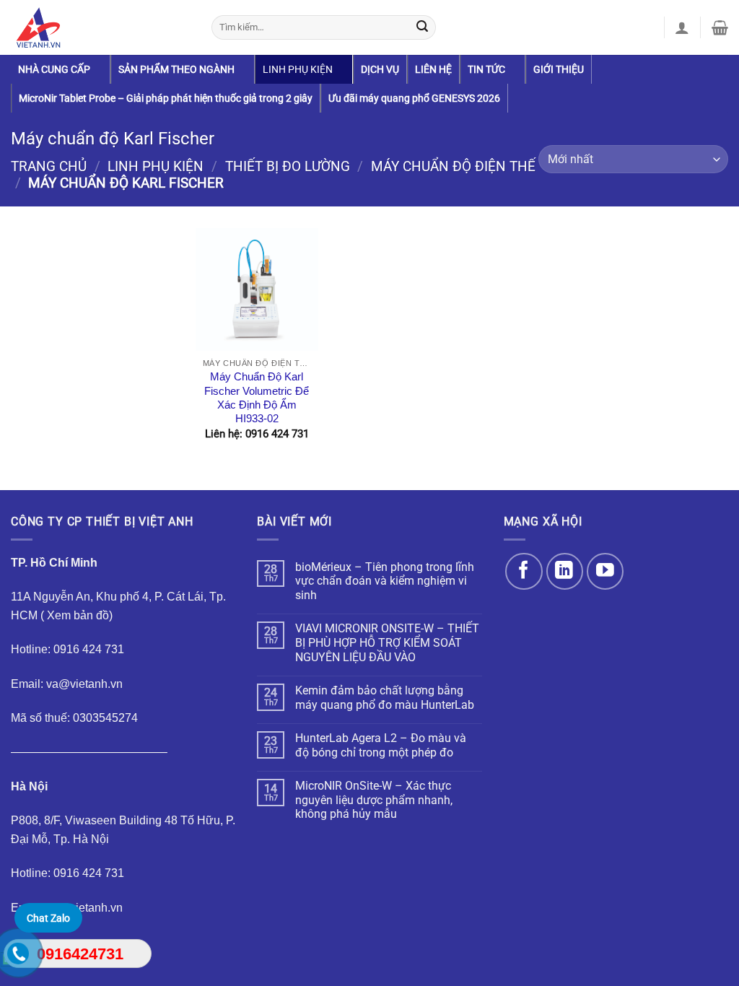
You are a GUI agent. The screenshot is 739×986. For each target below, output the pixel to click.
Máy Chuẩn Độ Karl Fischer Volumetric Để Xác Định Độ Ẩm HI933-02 (256, 397)
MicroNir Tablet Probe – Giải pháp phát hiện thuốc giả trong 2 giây (165, 98)
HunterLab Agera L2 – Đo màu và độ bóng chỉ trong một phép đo (380, 745)
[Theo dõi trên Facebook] (523, 571)
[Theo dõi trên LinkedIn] (564, 571)
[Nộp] (422, 27)
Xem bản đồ (78, 614)
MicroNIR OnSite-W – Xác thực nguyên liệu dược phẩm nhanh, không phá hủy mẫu (373, 800)
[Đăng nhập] (682, 27)
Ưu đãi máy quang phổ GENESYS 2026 (414, 98)
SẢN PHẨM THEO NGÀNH (176, 69)
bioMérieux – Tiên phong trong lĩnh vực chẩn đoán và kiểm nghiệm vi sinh (384, 581)
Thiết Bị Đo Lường (287, 167)
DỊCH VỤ (380, 69)
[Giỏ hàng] (720, 27)
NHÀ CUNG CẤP (54, 69)
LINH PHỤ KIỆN (298, 69)
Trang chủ (49, 167)
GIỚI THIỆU (558, 69)
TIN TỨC (486, 69)
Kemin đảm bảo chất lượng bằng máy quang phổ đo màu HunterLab (384, 698)
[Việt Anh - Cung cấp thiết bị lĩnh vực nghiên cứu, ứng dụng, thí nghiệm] (100, 27)
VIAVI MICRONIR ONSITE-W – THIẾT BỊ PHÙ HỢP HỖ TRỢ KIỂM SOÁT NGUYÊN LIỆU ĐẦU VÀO (387, 642)
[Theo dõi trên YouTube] (605, 571)
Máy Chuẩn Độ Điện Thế (453, 167)
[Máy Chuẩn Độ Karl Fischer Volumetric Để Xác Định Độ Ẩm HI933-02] (257, 289)
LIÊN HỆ (433, 69)
